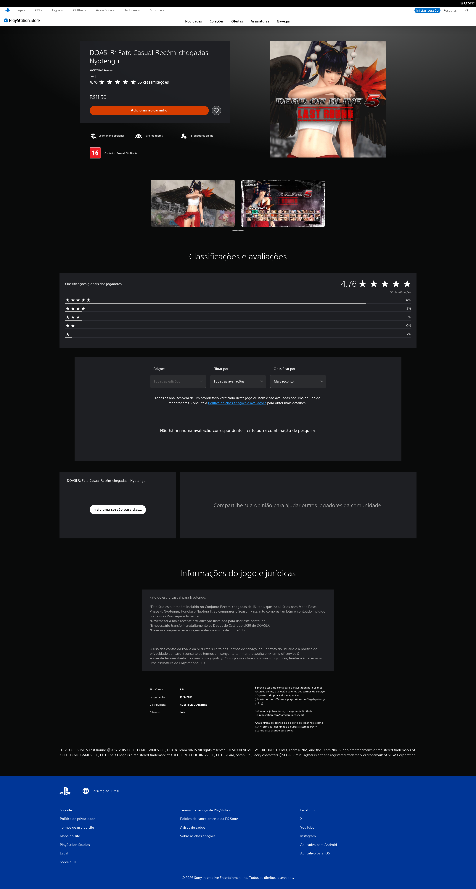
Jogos (56, 10)
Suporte (156, 10)
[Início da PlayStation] (7, 10)
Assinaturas (260, 21)
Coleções (217, 21)
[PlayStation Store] (23, 20)
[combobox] (178, 381)
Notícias (131, 10)
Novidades (193, 21)
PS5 (37, 10)
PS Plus (78, 10)
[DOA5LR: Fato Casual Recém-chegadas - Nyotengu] (193, 203)
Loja (19, 10)
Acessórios (104, 10)
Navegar (283, 21)
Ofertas (237, 21)
